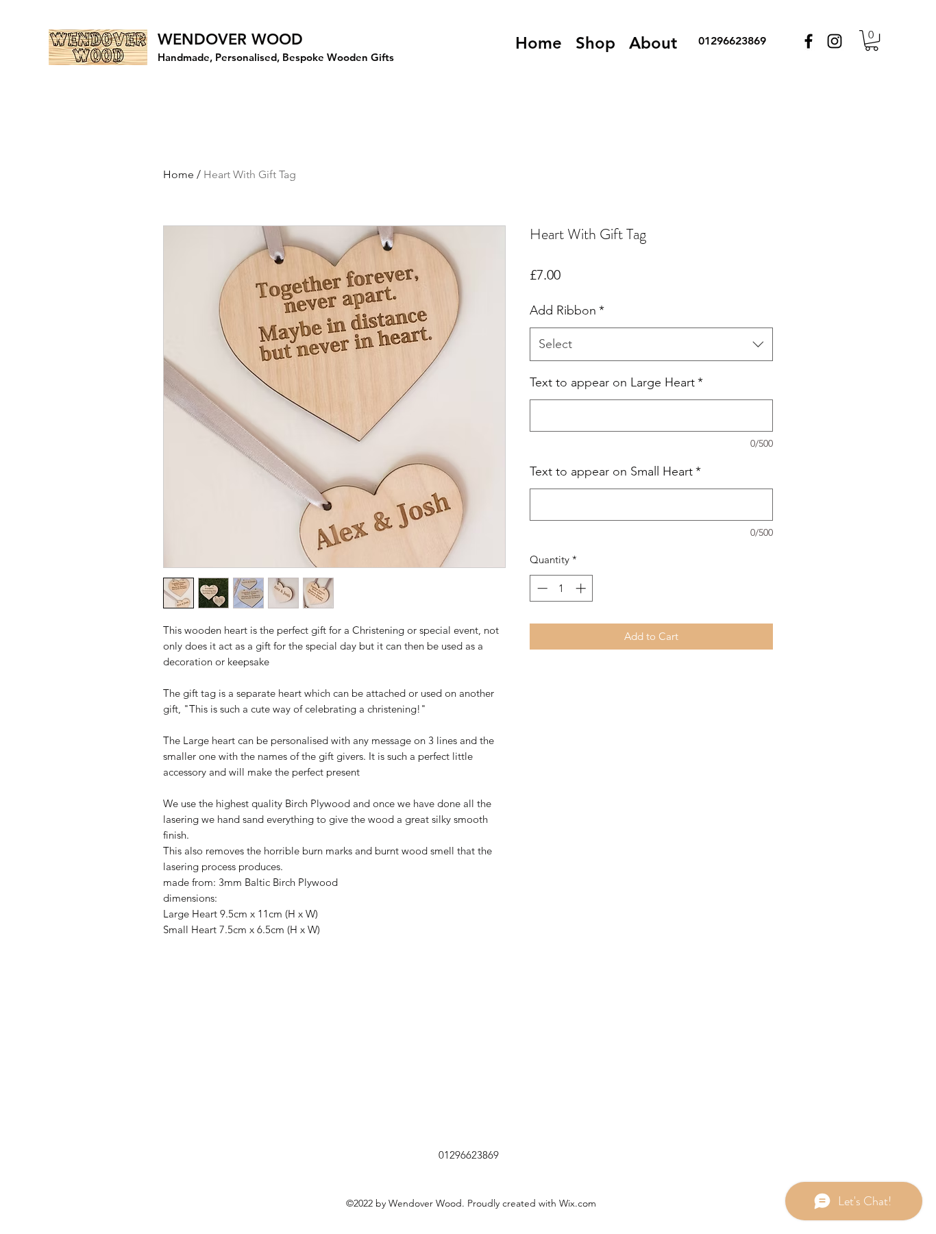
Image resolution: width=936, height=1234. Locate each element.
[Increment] (582, 588)
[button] (871, 40)
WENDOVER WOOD (230, 39)
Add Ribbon (567, 310)
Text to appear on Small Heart (615, 471)
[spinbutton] (561, 588)
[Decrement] (541, 588)
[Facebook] (808, 41)
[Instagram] (834, 41)
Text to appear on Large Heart (616, 382)
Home (178, 174)
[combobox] (651, 345)
